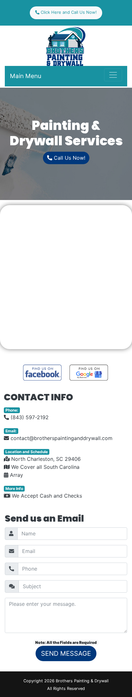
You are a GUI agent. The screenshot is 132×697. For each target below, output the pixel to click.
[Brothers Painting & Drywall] (66, 45)
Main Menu (25, 76)
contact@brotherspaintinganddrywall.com (60, 438)
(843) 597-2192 (29, 417)
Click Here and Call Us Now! (68, 12)
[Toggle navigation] (113, 74)
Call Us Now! (68, 158)
